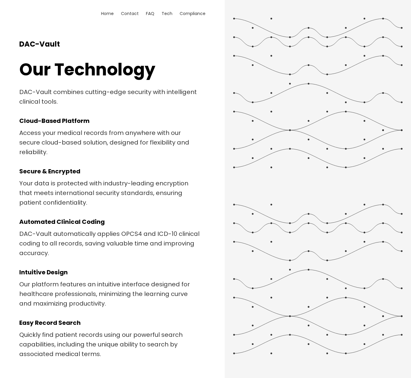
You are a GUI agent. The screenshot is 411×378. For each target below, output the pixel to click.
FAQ (150, 14)
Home (107, 14)
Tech (167, 14)
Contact (130, 14)
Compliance (193, 14)
